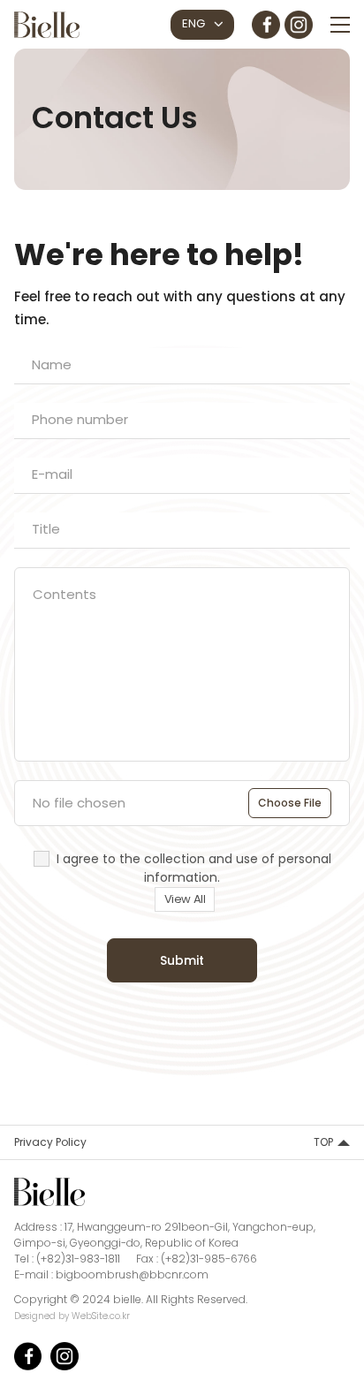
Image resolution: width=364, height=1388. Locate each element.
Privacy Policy (50, 1141)
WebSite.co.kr (101, 1316)
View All (185, 899)
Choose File (290, 802)
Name (52, 364)
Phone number (80, 419)
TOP (323, 1141)
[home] (47, 22)
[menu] (340, 24)
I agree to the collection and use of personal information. (194, 868)
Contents (64, 594)
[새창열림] (266, 21)
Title (46, 529)
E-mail (52, 474)
